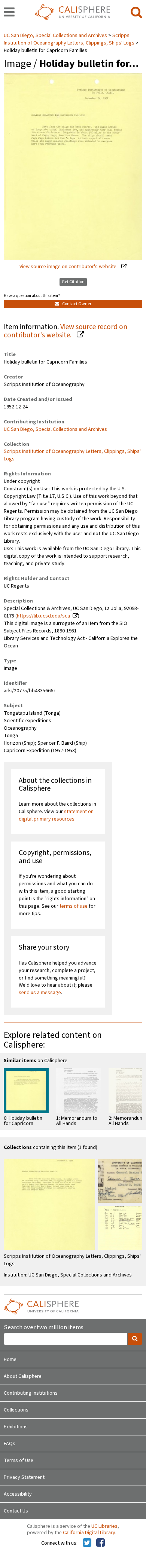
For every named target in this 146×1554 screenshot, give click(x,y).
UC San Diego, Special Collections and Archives (56, 35)
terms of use (74, 906)
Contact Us (16, 1511)
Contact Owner (76, 304)
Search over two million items (43, 1327)
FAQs (9, 1443)
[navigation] (9, 13)
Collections (16, 1410)
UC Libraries (104, 1526)
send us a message (40, 992)
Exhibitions (16, 1427)
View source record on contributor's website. (65, 331)
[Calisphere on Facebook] (100, 1543)
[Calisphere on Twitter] (87, 1543)
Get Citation (73, 282)
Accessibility (18, 1494)
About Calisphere (23, 1376)
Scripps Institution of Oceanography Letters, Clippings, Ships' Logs (69, 39)
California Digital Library (89, 1532)
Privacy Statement (24, 1477)
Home (10, 1359)
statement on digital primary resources (56, 815)
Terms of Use (18, 1460)
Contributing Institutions (31, 1393)
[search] (136, 13)
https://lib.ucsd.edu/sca (43, 616)
